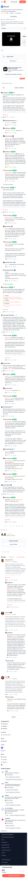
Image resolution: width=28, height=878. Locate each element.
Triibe (6, 771)
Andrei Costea (6, 363)
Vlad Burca (5, 92)
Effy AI (6, 782)
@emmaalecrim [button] (11, 153)
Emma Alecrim (8, 136)
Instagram (5, 759)
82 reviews (14, 678)
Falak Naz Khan (9, 559)
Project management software (13, 805)
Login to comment (19, 87)
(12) (7, 280)
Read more (7, 577)
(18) (5, 117)
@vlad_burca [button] (8, 122)
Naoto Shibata (6, 485)
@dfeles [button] (7, 244)
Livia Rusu (7, 612)
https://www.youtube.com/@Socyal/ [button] (12, 302)
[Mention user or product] (3, 87)
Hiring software (9, 802)
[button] (2, 92)
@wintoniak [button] (8, 337)
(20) (5, 212)
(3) (7, 148)
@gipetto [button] (9, 700)
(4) (7, 124)
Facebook (5, 757)
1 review (14, 614)
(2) (7, 132)
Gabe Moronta (8, 262)
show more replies (9, 184)
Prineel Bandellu (7, 407)
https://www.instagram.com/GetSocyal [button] (12, 305)
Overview (4, 28)
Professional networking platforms (14, 779)
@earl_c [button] (7, 228)
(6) (5, 416)
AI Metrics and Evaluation (12, 789)
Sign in (23, 1)
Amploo (7, 795)
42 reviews (14, 561)
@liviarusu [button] (12, 636)
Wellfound (5, 762)
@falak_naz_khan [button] (11, 589)
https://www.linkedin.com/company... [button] (12, 297)
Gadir (6, 677)
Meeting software (10, 825)
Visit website (13, 16)
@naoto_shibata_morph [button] (16, 499)
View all (13, 717)
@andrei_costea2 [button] (9, 376)
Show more (13, 61)
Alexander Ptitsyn (9, 270)
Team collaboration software (9, 19)
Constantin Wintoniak (8, 315)
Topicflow (7, 818)
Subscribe (14, 1)
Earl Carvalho (8, 170)
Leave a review (13, 544)
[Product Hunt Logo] (5, 2)
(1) (6, 223)
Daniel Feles (8, 226)
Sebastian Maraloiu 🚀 (10, 120)
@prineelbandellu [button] (9, 421)
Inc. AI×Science (9, 808)
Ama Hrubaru (8, 458)
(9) (7, 238)
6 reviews (11, 13)
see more (3, 25)
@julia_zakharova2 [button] (9, 217)
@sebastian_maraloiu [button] (10, 130)
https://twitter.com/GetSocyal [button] (16, 298)
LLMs (7, 815)
